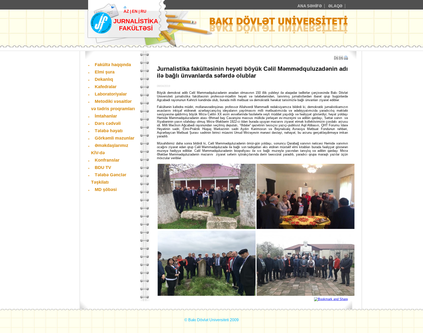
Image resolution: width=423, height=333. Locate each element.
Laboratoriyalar (111, 94)
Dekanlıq (104, 79)
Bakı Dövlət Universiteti (208, 320)
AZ (126, 11)
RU (143, 11)
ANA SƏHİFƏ (309, 6)
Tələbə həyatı (109, 130)
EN (135, 11)
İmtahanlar (106, 116)
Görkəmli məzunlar (114, 138)
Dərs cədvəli (108, 123)
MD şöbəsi (106, 189)
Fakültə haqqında (113, 64)
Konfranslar (107, 160)
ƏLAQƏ (335, 6)
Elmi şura (105, 72)
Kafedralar (106, 86)
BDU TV (103, 167)
